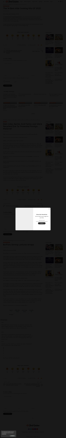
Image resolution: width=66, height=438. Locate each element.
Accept (12, 435)
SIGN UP (41, 223)
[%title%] (49, 209)
